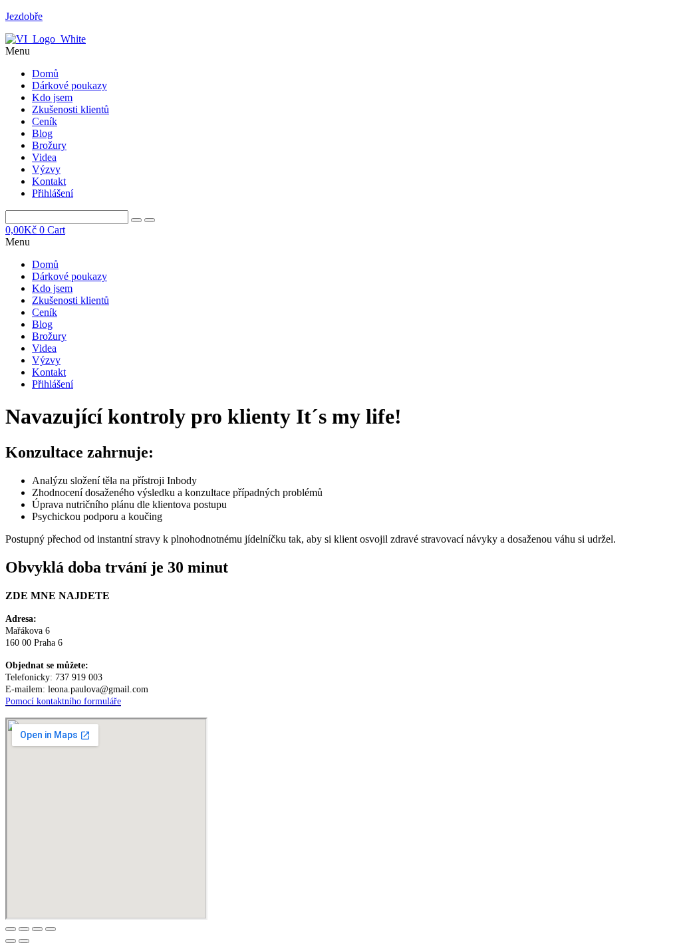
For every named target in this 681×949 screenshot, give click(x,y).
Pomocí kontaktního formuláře (63, 701)
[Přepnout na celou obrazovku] (24, 929)
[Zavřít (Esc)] (50, 929)
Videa (44, 157)
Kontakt (49, 181)
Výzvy (46, 169)
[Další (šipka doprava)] (24, 941)
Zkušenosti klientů (70, 109)
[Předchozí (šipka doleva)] (10, 941)
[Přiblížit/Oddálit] (10, 929)
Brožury (49, 145)
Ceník (44, 121)
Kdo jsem (52, 97)
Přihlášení (52, 193)
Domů (45, 73)
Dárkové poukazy (69, 85)
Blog (42, 133)
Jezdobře (24, 16)
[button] (340, 51)
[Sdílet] (37, 929)
